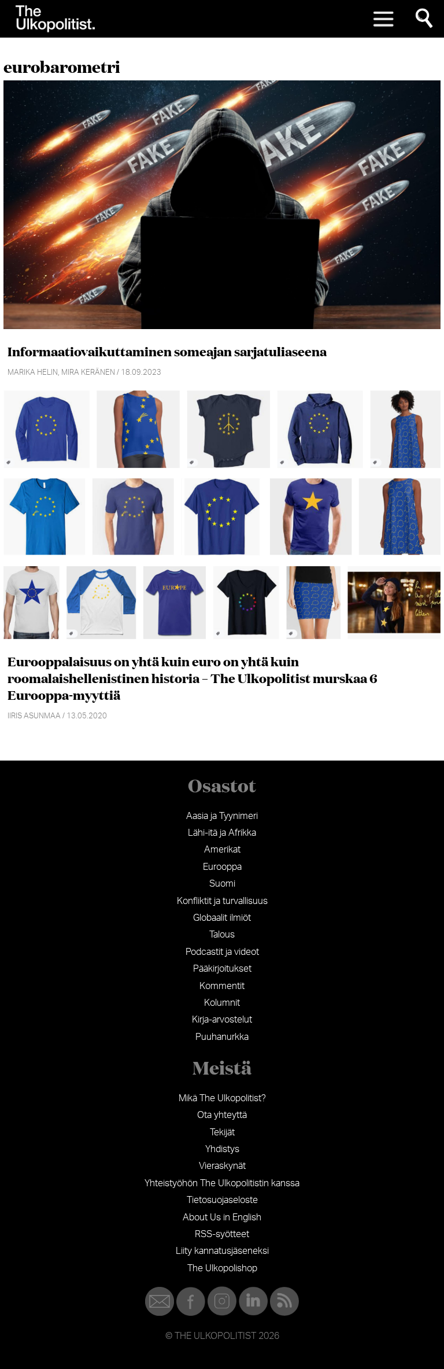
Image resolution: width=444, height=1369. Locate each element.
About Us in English (222, 1217)
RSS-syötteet (222, 1234)
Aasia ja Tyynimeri (222, 816)
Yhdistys (222, 1149)
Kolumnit (222, 1003)
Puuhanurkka (222, 1037)
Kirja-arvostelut (222, 1019)
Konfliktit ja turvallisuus (222, 901)
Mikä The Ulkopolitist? (222, 1098)
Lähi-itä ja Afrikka (222, 832)
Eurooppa (222, 867)
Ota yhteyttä (222, 1115)
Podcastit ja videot (222, 952)
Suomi (222, 883)
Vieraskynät (222, 1166)
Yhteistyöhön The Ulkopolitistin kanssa (222, 1183)
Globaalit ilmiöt (222, 917)
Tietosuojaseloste (222, 1200)
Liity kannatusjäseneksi (222, 1251)
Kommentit (222, 986)
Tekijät (222, 1132)
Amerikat (222, 849)
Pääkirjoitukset (222, 968)
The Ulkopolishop (222, 1268)
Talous (222, 934)
